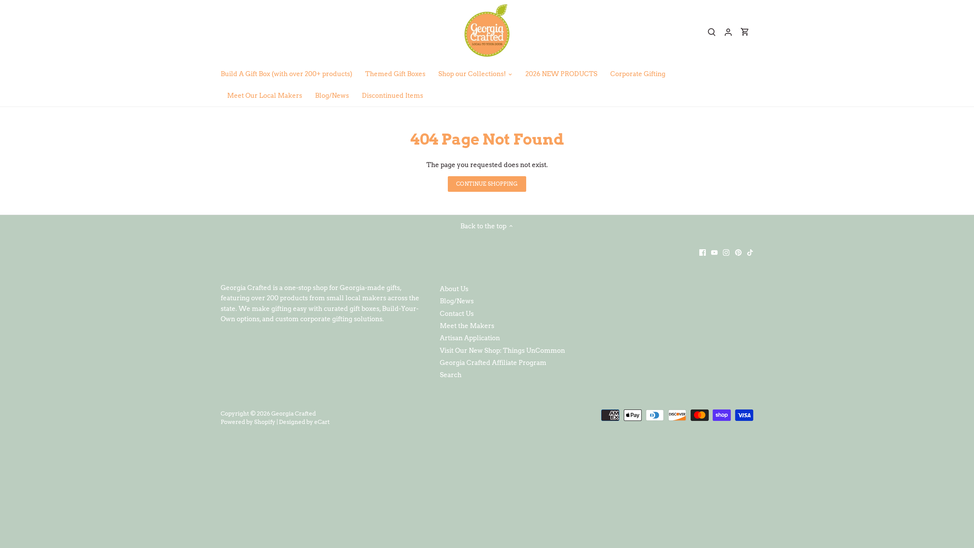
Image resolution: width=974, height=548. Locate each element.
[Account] (728, 31)
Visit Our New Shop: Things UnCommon (502, 350)
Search (451, 375)
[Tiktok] (750, 252)
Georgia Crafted (293, 413)
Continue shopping (486, 183)
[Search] (711, 31)
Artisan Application (470, 338)
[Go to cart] (745, 31)
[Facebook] (702, 252)
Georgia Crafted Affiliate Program (493, 362)
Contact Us (457, 313)
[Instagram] (726, 252)
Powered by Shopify (248, 421)
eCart (322, 421)
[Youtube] (714, 252)
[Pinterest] (738, 252)
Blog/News (457, 301)
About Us (454, 289)
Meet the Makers (467, 326)
